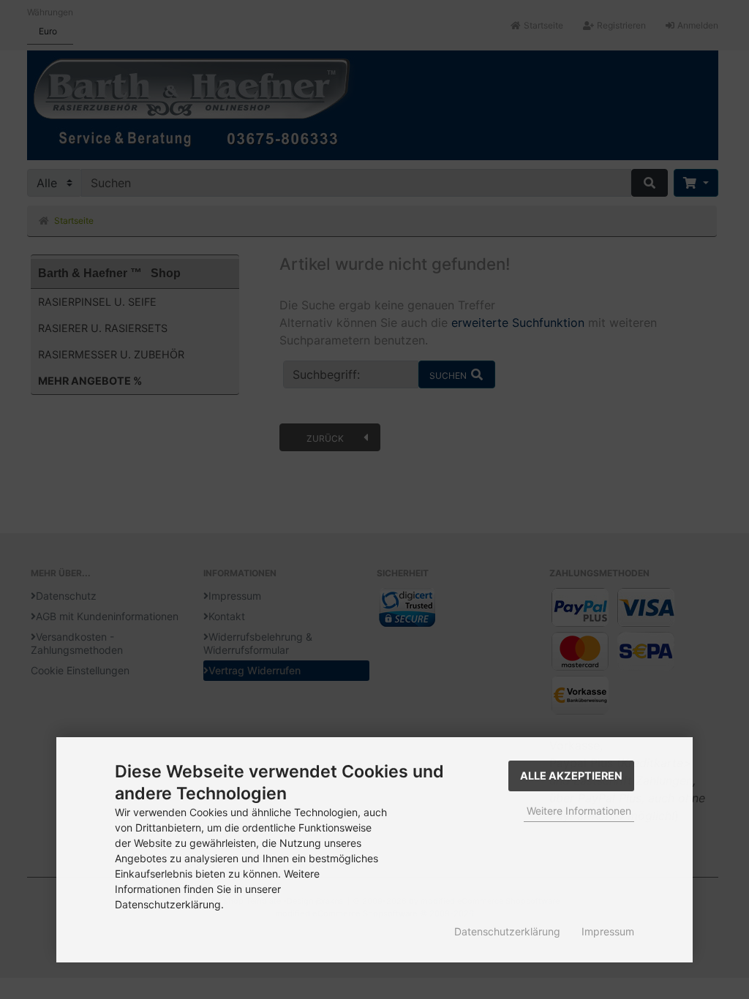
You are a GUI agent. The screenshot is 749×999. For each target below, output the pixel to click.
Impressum (607, 931)
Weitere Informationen (579, 810)
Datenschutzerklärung (507, 931)
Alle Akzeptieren (571, 775)
